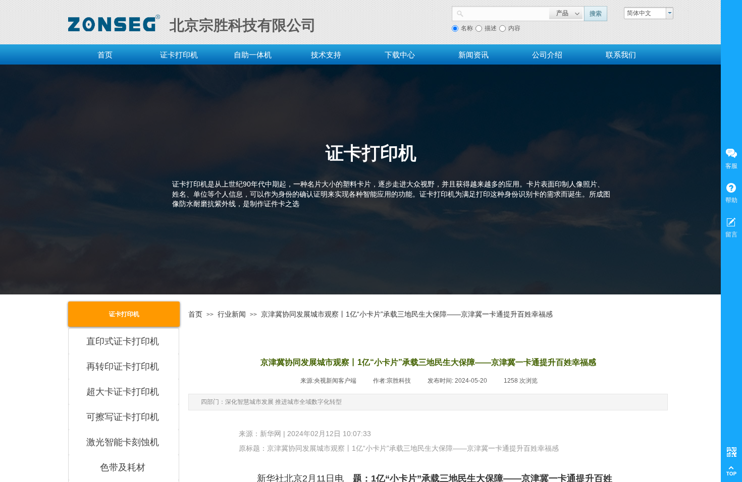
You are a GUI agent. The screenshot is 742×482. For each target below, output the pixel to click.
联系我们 (621, 54)
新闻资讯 (473, 54)
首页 (105, 54)
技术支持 (326, 54)
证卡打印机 (179, 54)
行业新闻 (232, 314)
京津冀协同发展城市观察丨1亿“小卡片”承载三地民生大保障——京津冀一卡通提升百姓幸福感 (407, 314)
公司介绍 (547, 54)
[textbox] (506, 12)
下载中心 (400, 54)
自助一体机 (253, 54)
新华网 (270, 434)
